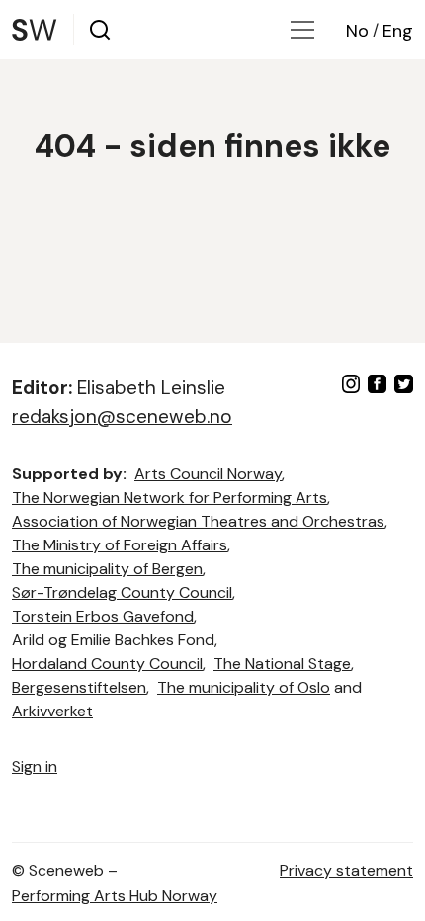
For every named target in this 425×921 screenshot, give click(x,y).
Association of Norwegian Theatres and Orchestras (198, 521)
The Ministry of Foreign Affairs (119, 545)
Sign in (34, 766)
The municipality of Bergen (107, 568)
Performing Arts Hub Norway (114, 895)
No (357, 30)
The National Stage (282, 663)
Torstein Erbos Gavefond (103, 616)
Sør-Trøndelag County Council (122, 592)
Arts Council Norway (208, 473)
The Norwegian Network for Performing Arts (169, 497)
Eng (397, 30)
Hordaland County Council (107, 663)
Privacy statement (346, 870)
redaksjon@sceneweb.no (122, 416)
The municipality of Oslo (243, 687)
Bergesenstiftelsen (79, 687)
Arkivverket (52, 711)
